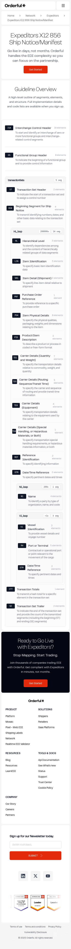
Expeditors (53, 15)
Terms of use (16, 926)
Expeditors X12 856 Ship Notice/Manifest (30, 20)
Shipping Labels (14, 732)
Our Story (11, 803)
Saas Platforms (46, 727)
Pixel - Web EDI (14, 727)
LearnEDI (11, 771)
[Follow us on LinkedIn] (23, 876)
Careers (10, 809)
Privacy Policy (54, 926)
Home (11, 15)
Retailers (43, 721)
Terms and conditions (35, 926)
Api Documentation (48, 759)
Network (30, 15)
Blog (8, 759)
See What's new (47, 765)
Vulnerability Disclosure (35, 932)
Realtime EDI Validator (18, 743)
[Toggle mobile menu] (63, 5)
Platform (10, 716)
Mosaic (9, 721)
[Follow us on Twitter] (35, 876)
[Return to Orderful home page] (35, 700)
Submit (33, 855)
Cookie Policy (45, 787)
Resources (11, 765)
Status (41, 771)
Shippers (43, 716)
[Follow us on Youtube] (48, 876)
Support (42, 776)
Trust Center (45, 782)
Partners (10, 814)
